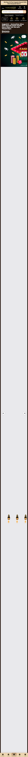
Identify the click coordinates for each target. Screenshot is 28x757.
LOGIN (8, 755)
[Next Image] (24, 413)
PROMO (2, 755)
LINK (19, 755)
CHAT (25, 755)
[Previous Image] (3, 413)
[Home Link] (10, 7)
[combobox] (12, 11)
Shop (3, 8)
